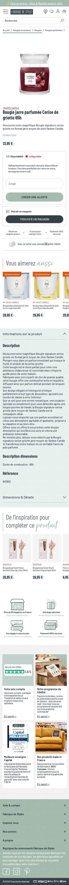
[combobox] (31, 20)
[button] (34, 333)
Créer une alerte (34, 197)
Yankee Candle (11, 108)
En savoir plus (9, 135)
